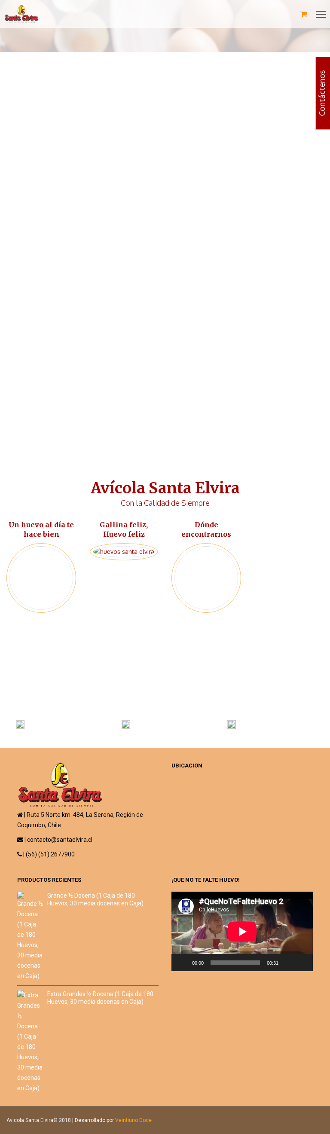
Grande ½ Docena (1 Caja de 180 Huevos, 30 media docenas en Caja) (95, 899)
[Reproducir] (182, 962)
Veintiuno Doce (133, 1120)
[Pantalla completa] (301, 962)
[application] (242, 931)
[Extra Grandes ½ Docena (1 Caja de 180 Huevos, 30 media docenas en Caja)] (30, 1041)
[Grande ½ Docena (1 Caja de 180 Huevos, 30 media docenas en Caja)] (30, 936)
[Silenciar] (288, 962)
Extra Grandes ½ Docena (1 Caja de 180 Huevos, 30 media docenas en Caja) (100, 997)
